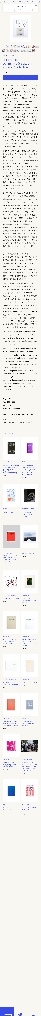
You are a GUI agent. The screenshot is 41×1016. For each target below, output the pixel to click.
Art (5, 422)
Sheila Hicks (13, 422)
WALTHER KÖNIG (8, 55)
